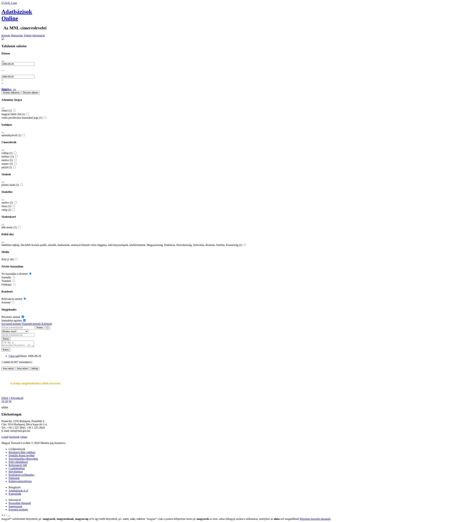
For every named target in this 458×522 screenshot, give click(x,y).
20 (6, 401)
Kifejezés (47, 323)
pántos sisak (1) (10, 184)
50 (10, 401)
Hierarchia (17, 35)
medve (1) (7, 160)
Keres (40, 327)
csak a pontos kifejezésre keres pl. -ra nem (182, 518)
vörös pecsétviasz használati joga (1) (22, 117)
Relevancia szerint (12, 298)
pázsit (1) (7, 167)
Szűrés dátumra (11, 92)
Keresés (5, 35)
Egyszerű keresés (11, 323)
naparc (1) (7, 163)
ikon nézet (8, 368)
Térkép (28, 35)
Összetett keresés (31, 323)
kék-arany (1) (9, 227)
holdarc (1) (7, 156)
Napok (5, 89)
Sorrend (6, 302)
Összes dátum (30, 92)
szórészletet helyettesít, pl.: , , (44, 518)
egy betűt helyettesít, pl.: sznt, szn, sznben (117, 518)
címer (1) (6, 110)
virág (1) (6, 209)
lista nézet (22, 368)
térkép (34, 368)
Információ (38, 35)
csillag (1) (7, 152)
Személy (6, 277)
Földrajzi (6, 284)
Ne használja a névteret (14, 273)
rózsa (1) (6, 206)
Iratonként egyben (12, 320)
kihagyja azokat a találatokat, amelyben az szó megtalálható (259, 518)
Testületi (6, 280)
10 (2, 401)
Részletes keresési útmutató (315, 518)
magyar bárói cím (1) (13, 114)
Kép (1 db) (7, 259)
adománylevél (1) (11, 135)
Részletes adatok (11, 316)
